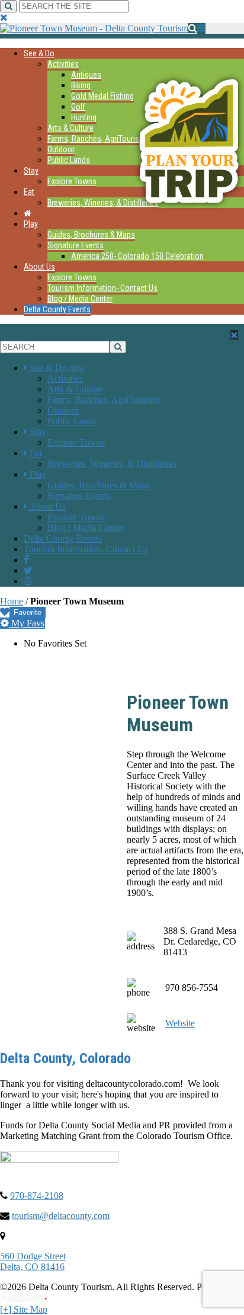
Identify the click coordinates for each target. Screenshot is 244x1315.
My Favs (26, 623)
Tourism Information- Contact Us (102, 288)
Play (31, 224)
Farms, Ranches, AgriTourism (96, 138)
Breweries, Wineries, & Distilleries (102, 202)
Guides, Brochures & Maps (91, 234)
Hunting (84, 117)
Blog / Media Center (80, 298)
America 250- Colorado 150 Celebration (137, 256)
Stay (31, 170)
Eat (29, 192)
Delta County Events (57, 309)
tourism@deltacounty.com (61, 1216)
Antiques (86, 74)
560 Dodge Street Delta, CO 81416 (33, 1261)
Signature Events (75, 245)
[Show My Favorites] (4, 612)
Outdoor (61, 149)
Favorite (27, 612)
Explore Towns (72, 181)
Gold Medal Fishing (102, 96)
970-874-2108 (36, 1196)
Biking (81, 85)
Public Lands (68, 160)
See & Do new (57, 368)
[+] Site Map (23, 1309)
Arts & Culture (70, 128)
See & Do (39, 53)
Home (11, 601)
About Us (39, 266)
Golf (78, 106)
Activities (63, 64)
